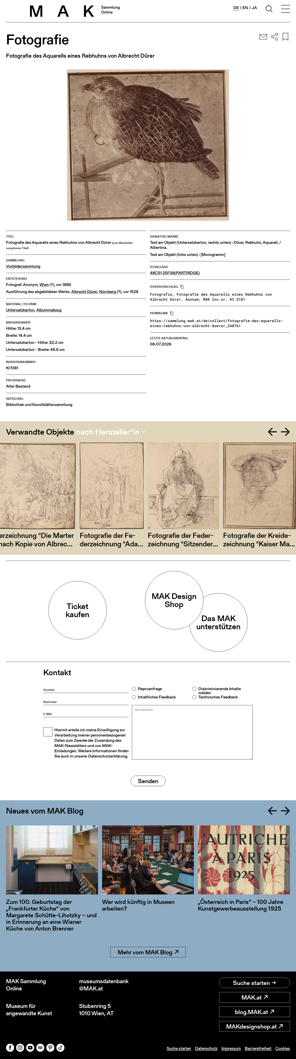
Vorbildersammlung (23, 266)
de (236, 7)
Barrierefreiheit (258, 1048)
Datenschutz (206, 1048)
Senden (148, 781)
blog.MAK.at (251, 1012)
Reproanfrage (150, 689)
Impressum (231, 1048)
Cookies (282, 1048)
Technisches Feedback (218, 697)
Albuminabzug (48, 310)
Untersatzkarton (20, 310)
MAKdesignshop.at (251, 1026)
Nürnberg (107, 291)
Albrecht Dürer (84, 291)
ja (254, 7)
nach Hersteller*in (108, 432)
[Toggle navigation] (285, 9)
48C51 (156, 272)
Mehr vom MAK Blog (145, 952)
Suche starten (251, 983)
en (245, 7)
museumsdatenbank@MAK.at (104, 985)
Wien (44, 284)
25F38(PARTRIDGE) (181, 272)
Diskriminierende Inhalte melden (219, 691)
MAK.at (251, 997)
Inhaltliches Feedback (157, 697)
